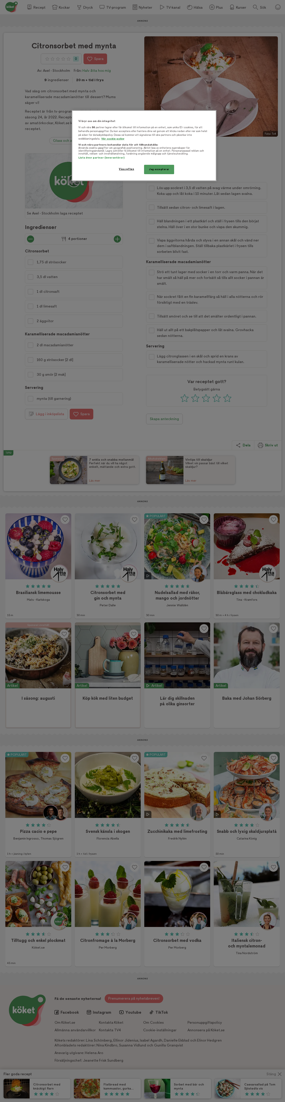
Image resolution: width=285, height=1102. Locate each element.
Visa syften (126, 169)
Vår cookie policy (112, 138)
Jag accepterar (159, 169)
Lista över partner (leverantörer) (101, 157)
